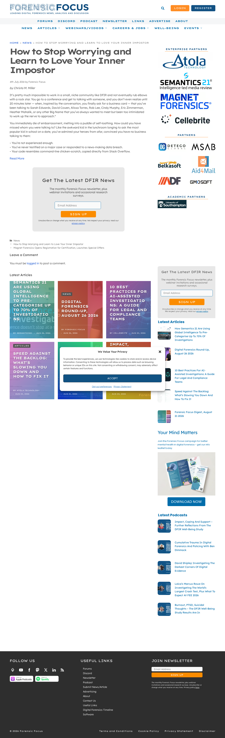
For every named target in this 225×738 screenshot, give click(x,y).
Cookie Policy (148, 731)
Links (138, 21)
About (181, 21)
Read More (17, 158)
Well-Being (166, 28)
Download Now (186, 501)
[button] (160, 352)
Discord (66, 21)
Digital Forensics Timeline (98, 709)
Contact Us (89, 700)
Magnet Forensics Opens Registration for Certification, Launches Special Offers (59, 247)
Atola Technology (28, 390)
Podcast (89, 21)
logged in (33, 263)
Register (203, 8)
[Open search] (162, 8)
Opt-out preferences (102, 386)
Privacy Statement (122, 386)
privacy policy (78, 223)
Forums (45, 21)
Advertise (159, 21)
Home (14, 42)
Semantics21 (24, 333)
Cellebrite (120, 333)
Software (88, 714)
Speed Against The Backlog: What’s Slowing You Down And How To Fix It (32, 365)
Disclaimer (207, 731)
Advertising (89, 691)
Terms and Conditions (116, 731)
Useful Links (90, 705)
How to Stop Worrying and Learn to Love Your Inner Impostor (48, 243)
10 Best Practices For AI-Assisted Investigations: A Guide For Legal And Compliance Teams (128, 303)
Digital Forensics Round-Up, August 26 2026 (79, 308)
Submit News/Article (95, 687)
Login (180, 8)
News (26, 28)
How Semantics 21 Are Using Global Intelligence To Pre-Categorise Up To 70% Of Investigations (32, 298)
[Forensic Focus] (49, 13)
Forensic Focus (75, 329)
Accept (112, 378)
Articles (21, 346)
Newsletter (114, 21)
